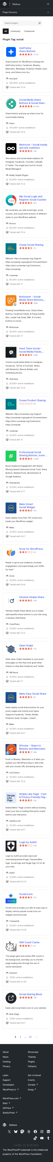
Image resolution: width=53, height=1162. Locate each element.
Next (36, 1037)
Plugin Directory (10, 12)
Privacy (6, 1066)
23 (30, 1037)
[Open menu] (48, 4)
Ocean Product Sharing (32, 400)
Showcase (33, 1052)
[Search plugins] (39, 23)
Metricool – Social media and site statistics (33, 146)
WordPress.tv (11, 1089)
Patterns (32, 1066)
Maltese (13, 1125)
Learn (5, 1075)
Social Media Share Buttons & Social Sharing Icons (33, 101)
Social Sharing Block (30, 994)
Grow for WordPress (31, 548)
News (5, 1057)
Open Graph (26, 645)
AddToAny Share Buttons (27, 50)
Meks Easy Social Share (32, 693)
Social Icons (26, 894)
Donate (33, 1084)
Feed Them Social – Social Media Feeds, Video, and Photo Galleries (30, 350)
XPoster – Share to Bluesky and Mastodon (32, 747)
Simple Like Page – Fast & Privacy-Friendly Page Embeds (33, 796)
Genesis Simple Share (31, 597)
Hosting (6, 1061)
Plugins (31, 1061)
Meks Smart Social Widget (27, 506)
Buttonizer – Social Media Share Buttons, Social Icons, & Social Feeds (31, 298)
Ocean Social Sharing (31, 244)
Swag (32, 1089)
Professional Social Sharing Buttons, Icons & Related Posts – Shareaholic (33, 454)
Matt (6, 1103)
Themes (32, 1057)
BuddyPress (10, 1112)
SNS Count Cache (29, 942)
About (6, 1052)
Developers (8, 1084)
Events (31, 1080)
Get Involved (34, 1075)
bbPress (8, 1108)
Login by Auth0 (28, 842)
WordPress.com (12, 1098)
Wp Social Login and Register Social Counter (32, 198)
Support (7, 1080)
